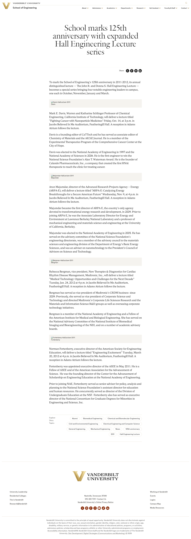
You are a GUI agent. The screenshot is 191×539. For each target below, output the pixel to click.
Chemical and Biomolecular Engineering (124, 419)
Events (153, 496)
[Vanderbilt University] (95, 476)
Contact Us (101, 499)
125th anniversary (133, 429)
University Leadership (18, 492)
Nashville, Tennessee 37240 (95, 496)
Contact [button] (184, 8)
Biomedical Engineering (92, 419)
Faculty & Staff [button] (169, 8)
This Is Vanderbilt (16, 500)
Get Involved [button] (154, 8)
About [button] (84, 8)
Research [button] (140, 8)
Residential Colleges (18, 496)
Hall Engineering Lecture (130, 434)
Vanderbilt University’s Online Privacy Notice (95, 502)
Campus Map (155, 504)
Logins (152, 500)
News (118, 429)
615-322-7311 (90, 499)
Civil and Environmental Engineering (83, 424)
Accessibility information (57, 531)
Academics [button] (111, 8)
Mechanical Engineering (100, 429)
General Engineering (77, 429)
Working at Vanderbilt (159, 492)
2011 (112, 434)
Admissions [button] (96, 8)
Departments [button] (126, 8)
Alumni (75, 419)
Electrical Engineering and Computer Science (121, 424)
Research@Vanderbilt (18, 504)
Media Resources (157, 508)
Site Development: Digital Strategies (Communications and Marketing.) (96, 534)
